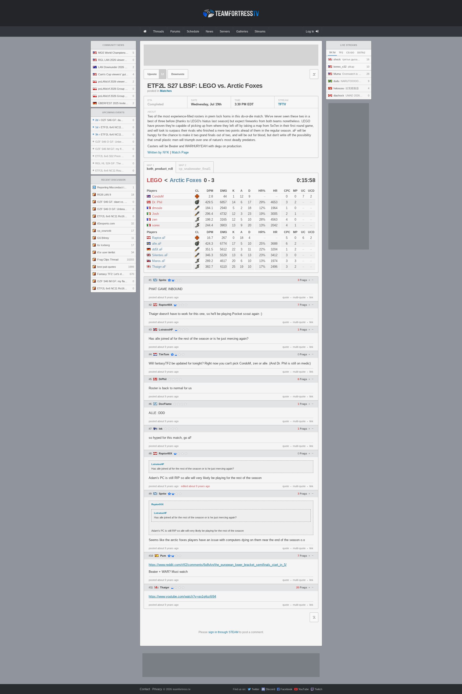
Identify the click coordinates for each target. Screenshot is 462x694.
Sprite (162, 280)
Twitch (318, 689)
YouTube (303, 689)
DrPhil (163, 379)
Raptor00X (165, 305)
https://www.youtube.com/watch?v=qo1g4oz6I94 (182, 596)
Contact (145, 689)
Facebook (286, 689)
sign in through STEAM (223, 632)
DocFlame (165, 404)
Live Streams (348, 45)
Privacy (157, 689)
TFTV (282, 104)
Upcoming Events (113, 112)
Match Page (180, 152)
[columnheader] (169, 191)
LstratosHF (166, 329)
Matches (166, 91)
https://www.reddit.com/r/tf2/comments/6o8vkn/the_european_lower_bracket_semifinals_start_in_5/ (218, 565)
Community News (113, 45)
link (311, 297)
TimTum (164, 354)
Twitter (255, 689)
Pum (163, 555)
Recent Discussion (113, 180)
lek (160, 428)
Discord (270, 689)
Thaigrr (164, 587)
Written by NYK (159, 152)
